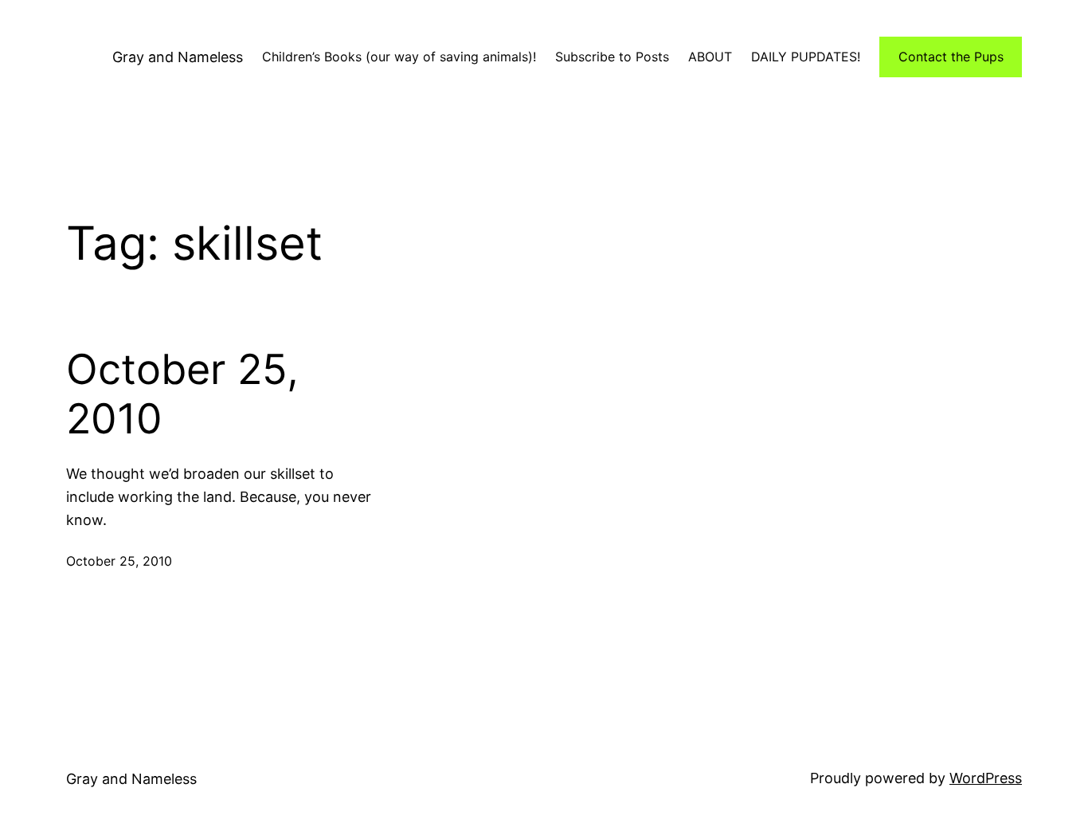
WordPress (985, 778)
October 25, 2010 (182, 394)
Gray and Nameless (177, 57)
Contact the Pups (951, 57)
